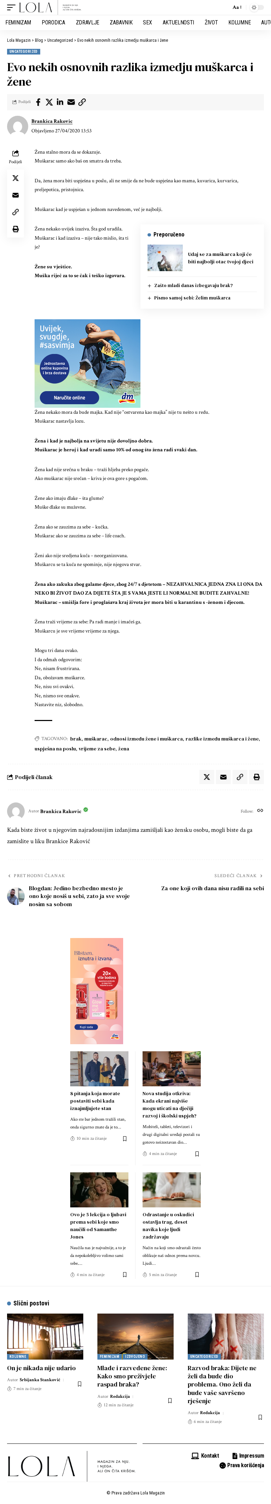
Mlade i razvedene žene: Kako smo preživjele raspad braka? (132, 1376)
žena (123, 748)
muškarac (95, 738)
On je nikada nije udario (41, 1367)
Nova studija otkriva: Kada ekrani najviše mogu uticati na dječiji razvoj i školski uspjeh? (170, 1104)
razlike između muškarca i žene (222, 738)
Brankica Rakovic (52, 121)
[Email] (71, 102)
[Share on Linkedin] (60, 102)
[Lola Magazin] (50, 7)
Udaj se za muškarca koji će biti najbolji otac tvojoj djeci (220, 258)
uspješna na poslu (55, 748)
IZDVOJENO (135, 1357)
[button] (13, 7)
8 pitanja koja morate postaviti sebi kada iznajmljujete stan (95, 1101)
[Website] (260, 811)
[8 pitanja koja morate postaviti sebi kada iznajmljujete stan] (99, 1068)
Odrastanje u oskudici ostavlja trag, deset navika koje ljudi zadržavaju (168, 1225)
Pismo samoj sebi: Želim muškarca (192, 298)
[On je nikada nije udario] (45, 1337)
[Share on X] (49, 102)
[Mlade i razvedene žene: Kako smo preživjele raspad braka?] (135, 1337)
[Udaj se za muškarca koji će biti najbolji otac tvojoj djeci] (165, 258)
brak (76, 738)
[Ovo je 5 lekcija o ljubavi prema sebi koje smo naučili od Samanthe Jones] (99, 1189)
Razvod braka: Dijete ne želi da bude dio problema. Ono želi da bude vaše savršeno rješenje (222, 1384)
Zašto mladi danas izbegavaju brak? (193, 285)
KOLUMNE (18, 1357)
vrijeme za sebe (97, 748)
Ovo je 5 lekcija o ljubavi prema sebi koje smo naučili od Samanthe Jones (98, 1225)
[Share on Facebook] (38, 102)
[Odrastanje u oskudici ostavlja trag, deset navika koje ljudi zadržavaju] (172, 1189)
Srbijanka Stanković (40, 1380)
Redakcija (120, 1397)
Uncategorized (24, 51)
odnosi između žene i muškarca (146, 738)
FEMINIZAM (109, 1357)
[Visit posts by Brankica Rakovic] (17, 126)
